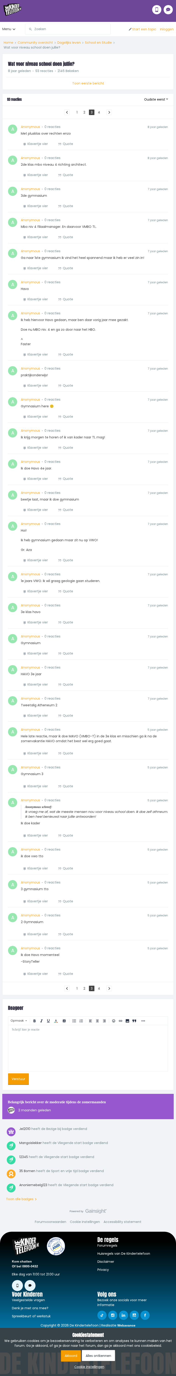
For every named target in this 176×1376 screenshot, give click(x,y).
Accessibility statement (122, 1222)
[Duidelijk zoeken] (107, 29)
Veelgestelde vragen (28, 1300)
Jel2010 (24, 1129)
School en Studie (98, 42)
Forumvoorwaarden (50, 1222)
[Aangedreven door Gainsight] (88, 1212)
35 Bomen (27, 1171)
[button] (142, 29)
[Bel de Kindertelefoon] (156, 9)
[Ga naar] (28, 29)
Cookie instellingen (85, 1222)
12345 (23, 1157)
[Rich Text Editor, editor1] (88, 1048)
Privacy (103, 1269)
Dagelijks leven (69, 42)
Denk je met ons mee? (30, 1308)
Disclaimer (105, 1261)
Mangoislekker (30, 1143)
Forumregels (107, 1245)
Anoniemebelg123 (33, 1185)
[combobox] (68, 29)
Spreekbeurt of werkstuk (31, 1316)
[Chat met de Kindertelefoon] (168, 9)
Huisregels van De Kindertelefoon (123, 1253)
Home (8, 42)
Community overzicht (35, 42)
